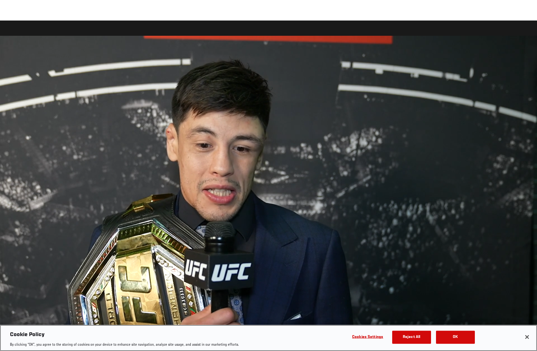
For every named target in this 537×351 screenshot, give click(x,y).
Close (525, 33)
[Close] (527, 337)
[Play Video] (269, 187)
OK (455, 337)
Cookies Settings (367, 337)
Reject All (411, 337)
